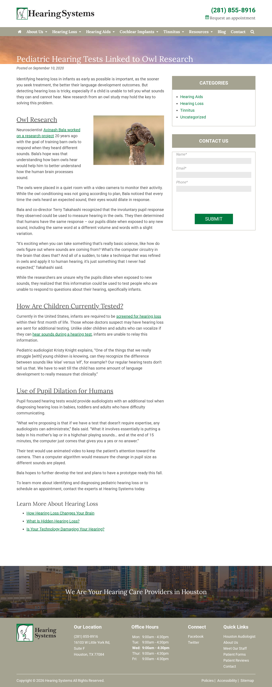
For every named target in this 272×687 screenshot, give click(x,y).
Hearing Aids (98, 31)
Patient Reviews (236, 660)
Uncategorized (193, 117)
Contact (238, 31)
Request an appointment (232, 17)
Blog (222, 31)
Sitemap (247, 680)
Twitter (193, 642)
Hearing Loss (64, 31)
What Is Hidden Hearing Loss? (52, 521)
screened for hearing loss (138, 316)
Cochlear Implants (137, 31)
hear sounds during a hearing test (62, 334)
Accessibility (227, 680)
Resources (199, 31)
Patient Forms (234, 654)
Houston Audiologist (239, 636)
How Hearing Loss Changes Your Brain (60, 513)
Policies (208, 680)
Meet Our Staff (235, 648)
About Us (34, 31)
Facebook (196, 636)
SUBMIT (213, 219)
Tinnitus (171, 31)
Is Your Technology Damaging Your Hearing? (65, 529)
